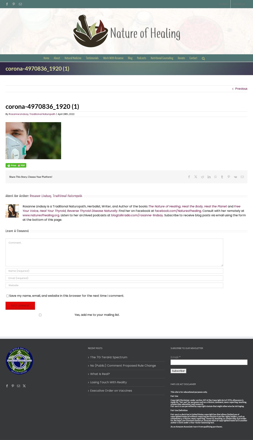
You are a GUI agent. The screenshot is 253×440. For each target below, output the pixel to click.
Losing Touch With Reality (108, 382)
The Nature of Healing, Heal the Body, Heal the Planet (187, 206)
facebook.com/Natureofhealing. (178, 211)
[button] (203, 58)
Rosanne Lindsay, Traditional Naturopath (32, 114)
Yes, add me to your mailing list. (97, 315)
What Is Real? (100, 374)
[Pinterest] (12, 385)
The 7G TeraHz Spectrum (108, 357)
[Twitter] (24, 385)
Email (176, 357)
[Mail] (18, 385)
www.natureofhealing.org (41, 215)
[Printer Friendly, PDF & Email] (16, 165)
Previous (241, 89)
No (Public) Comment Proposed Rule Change (123, 365)
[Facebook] (7, 385)
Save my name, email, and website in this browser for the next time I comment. (66, 296)
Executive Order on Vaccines (111, 390)
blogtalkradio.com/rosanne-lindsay (137, 215)
